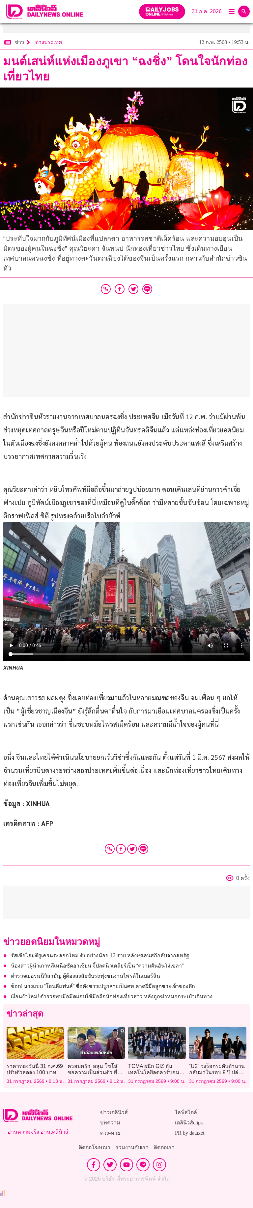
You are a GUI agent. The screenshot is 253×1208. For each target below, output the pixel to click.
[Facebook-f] (93, 1164)
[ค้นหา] (244, 11)
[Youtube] (126, 1164)
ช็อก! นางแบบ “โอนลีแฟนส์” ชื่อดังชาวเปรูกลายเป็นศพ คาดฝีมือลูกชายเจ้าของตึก (103, 986)
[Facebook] (121, 849)
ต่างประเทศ (48, 42)
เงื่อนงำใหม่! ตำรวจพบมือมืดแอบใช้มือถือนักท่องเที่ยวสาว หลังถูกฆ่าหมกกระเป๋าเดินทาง (111, 996)
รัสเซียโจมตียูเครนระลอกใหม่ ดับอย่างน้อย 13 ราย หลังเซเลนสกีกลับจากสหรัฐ (100, 955)
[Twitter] (132, 849)
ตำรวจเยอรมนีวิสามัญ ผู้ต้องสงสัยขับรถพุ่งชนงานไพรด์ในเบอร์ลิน (85, 976)
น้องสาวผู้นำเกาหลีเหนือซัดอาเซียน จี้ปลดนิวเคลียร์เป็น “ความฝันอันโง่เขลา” (97, 966)
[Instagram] (159, 1164)
